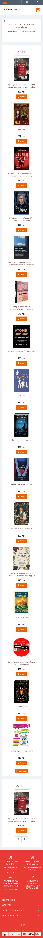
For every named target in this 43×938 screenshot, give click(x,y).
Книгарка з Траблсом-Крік (21, 484)
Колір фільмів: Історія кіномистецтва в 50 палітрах (21, 308)
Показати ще (21, 771)
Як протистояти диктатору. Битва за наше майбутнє (21, 663)
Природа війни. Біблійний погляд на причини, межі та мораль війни (21, 86)
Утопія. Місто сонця (21, 618)
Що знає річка (21, 706)
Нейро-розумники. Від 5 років (21, 751)
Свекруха (21, 395)
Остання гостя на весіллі (21, 440)
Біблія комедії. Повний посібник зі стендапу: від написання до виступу (21, 174)
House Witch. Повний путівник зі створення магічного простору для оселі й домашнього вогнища (21, 574)
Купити (22, 97)
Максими (21, 129)
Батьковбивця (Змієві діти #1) (21, 529)
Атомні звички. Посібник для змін (21, 351)
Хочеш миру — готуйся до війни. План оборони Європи (21, 219)
